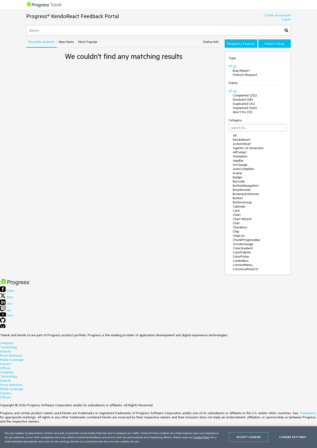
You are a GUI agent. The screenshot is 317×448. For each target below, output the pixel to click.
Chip (236, 231)
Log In (286, 19)
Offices (5, 368)
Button (238, 198)
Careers (5, 364)
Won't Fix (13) (242, 112)
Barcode (239, 181)
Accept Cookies (248, 437)
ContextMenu (242, 265)
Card (236, 210)
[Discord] (3, 327)
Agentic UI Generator (248, 148)
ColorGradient (243, 248)
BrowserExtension (246, 194)
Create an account (277, 15)
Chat (236, 223)
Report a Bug (274, 44)
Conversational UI (245, 269)
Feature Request (245, 75)
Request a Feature (240, 44)
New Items (66, 42)
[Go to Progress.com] (15, 284)
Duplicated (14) (244, 104)
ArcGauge (240, 165)
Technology (8, 347)
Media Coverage (11, 360)
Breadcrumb (241, 190)
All (234, 66)
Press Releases (11, 355)
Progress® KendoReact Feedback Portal (72, 16)
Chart (237, 215)
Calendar (239, 206)
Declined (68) (243, 99)
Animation (240, 156)
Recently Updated (41, 42)
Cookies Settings (292, 437)
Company (6, 343)
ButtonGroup (242, 202)
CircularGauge (243, 244)
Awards (5, 351)
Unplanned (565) (245, 108)
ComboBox (241, 261)
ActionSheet (242, 144)
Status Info (211, 42)
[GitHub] (3, 322)
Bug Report (241, 70)
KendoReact (241, 140)
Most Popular (87, 42)
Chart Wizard (242, 219)
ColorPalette (242, 252)
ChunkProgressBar (246, 240)
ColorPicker (241, 256)
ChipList (239, 236)
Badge (237, 177)
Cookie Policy (201, 437)
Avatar (237, 173)
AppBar (238, 160)
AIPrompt (239, 152)
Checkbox (240, 227)
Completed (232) (245, 95)
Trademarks (307, 413)
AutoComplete (243, 169)
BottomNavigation (246, 185)
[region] (158, 437)
